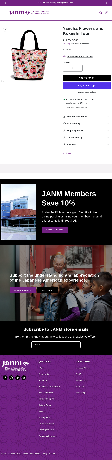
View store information (76, 108)
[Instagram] (11, 378)
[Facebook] (5, 378)
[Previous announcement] (5, 3)
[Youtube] (23, 378)
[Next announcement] (107, 3)
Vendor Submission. (48, 436)
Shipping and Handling (49, 386)
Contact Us (44, 374)
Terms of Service (46, 423)
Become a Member (22, 290)
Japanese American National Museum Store (24, 454)
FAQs (41, 368)
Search (42, 411)
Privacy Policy (45, 417)
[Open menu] (4, 13)
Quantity (66, 62)
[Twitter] (17, 378)
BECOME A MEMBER (55, 230)
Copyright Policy (46, 430)
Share (68, 153)
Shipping (66, 44)
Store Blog (81, 393)
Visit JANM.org (82, 368)
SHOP (78, 374)
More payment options (87, 92)
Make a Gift (47, 290)
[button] (101, 13)
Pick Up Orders (46, 393)
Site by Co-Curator (49, 454)
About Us (43, 380)
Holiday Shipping (46, 399)
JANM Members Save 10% (80, 56)
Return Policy (45, 405)
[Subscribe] (77, 344)
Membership (81, 380)
